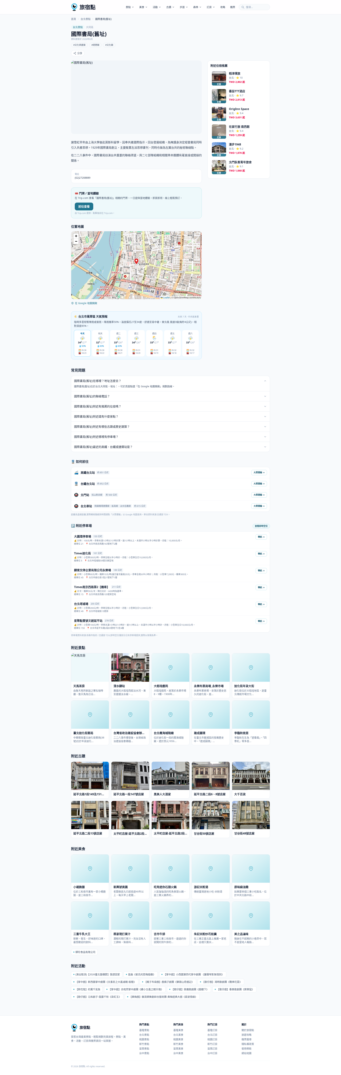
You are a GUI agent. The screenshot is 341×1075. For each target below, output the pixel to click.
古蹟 (168, 7)
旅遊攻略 (246, 1034)
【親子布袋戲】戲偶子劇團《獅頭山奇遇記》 (169, 981)
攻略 (222, 7)
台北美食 (178, 1034)
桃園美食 (178, 1039)
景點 (128, 7)
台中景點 (144, 1053)
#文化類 (109, 44)
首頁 (73, 19)
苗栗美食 (178, 1048)
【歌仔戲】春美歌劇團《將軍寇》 (235, 989)
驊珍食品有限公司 (85, 952)
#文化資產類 (79, 44)
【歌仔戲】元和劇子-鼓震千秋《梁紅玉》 (98, 996)
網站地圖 (246, 1053)
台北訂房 (212, 1034)
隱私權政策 (248, 1044)
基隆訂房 (212, 1030)
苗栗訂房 (212, 1048)
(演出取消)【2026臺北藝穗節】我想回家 (97, 974)
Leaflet (166, 297)
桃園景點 (144, 1039)
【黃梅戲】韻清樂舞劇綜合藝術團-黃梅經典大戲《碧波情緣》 (163, 996)
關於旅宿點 (248, 1030)
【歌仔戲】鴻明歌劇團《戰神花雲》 (222, 981)
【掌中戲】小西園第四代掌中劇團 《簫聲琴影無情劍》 (194, 974)
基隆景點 (144, 1030)
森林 (195, 7)
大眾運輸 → (259, 472)
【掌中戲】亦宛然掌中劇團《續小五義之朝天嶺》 (136, 989)
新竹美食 (178, 1044)
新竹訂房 (212, 1044)
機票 (232, 7)
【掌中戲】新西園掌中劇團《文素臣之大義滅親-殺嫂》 (105, 981)
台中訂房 (212, 1053)
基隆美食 (178, 1030)
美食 (141, 7)
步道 (182, 7)
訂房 (209, 7)
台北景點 (86, 19)
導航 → (261, 536)
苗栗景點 (144, 1048)
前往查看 (84, 206)
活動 (155, 7)
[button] (136, 261)
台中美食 (178, 1053)
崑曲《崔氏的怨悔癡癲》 (141, 974)
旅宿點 (88, 7)
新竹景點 (144, 1044)
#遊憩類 (95, 44)
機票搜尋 (246, 1039)
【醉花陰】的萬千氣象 (87, 989)
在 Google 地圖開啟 (86, 303)
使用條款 (246, 1048)
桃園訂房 (212, 1039)
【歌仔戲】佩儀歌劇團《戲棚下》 (190, 989)
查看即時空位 (261, 526)
